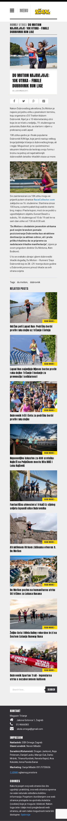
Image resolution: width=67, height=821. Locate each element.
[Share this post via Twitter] (23, 101)
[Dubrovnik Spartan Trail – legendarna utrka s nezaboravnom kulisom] (33, 656)
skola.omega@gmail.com (30, 729)
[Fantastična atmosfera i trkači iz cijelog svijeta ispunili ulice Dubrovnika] (33, 485)
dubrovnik (35, 282)
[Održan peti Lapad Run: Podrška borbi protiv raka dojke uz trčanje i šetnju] (33, 307)
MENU (24, 10)
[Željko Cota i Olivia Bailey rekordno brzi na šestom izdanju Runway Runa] (33, 613)
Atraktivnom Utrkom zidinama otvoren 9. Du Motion (33, 549)
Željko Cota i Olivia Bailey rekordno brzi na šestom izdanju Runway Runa (33, 634)
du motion (22, 282)
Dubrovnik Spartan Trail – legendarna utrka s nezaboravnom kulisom (31, 677)
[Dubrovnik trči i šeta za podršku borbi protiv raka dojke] (33, 396)
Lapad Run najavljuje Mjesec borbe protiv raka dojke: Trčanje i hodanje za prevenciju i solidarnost (33, 372)
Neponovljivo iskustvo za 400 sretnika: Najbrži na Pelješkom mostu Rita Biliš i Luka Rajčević (32, 462)
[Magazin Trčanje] (42, 11)
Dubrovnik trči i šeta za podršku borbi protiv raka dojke (31, 417)
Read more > (49, 321)
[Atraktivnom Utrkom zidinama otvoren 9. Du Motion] (33, 528)
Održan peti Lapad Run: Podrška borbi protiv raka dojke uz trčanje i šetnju (31, 328)
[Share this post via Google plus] (34, 101)
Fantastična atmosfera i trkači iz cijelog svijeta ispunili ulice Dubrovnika (32, 506)
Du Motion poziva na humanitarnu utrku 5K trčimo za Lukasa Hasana (32, 592)
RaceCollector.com (44, 199)
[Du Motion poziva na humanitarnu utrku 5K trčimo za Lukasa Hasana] (33, 571)
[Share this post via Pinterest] (43, 101)
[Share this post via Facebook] (14, 101)
